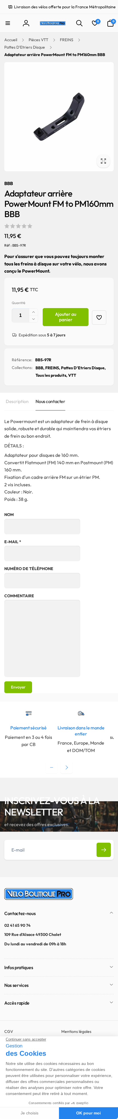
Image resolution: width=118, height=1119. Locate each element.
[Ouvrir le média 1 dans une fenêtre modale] (59, 116)
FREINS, (52, 367)
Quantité (18, 303)
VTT (72, 375)
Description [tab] (17, 401)
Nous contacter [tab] (50, 401)
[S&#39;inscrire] (104, 850)
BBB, (40, 367)
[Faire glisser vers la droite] (66, 767)
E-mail (12, 541)
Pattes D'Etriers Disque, (83, 367)
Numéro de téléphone (28, 568)
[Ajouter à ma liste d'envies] (99, 317)
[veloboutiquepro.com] (38, 898)
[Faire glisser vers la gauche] (52, 767)
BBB (8, 183)
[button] (7, 23)
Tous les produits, (51, 375)
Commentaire (19, 595)
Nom (9, 514)
